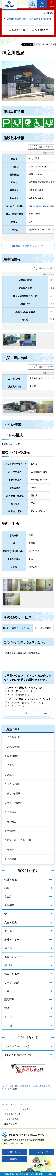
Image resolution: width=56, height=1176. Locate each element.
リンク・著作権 (11, 1119)
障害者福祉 (25, 1086)
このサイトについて (13, 1104)
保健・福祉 (10, 879)
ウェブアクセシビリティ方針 (17, 1109)
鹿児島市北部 (13, 737)
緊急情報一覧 (18, 30)
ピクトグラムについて (16, 1046)
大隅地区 (11, 831)
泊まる (8, 948)
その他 (8, 1025)
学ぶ (6, 914)
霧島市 (10, 775)
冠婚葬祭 (9, 999)
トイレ (8, 1016)
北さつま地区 (13, 784)
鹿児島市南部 (13, 746)
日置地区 (11, 812)
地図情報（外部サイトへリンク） (28, 246)
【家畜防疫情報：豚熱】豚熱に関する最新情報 (28, 18)
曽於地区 (11, 821)
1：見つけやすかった (18, 702)
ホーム (4, 1086)
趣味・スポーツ (13, 939)
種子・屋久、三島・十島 (19, 840)
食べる (8, 931)
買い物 (8, 965)
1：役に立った (15, 691)
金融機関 (9, 905)
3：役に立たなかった (18, 694)
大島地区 (11, 859)
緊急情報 (51, 6)
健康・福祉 (14, 1086)
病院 (6, 888)
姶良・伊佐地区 (15, 803)
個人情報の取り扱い (13, 1114)
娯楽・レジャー (13, 956)
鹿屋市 (10, 765)
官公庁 (8, 896)
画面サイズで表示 (46, 147)
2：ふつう (32, 691)
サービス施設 (11, 982)
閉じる (50, 13)
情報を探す (42, 6)
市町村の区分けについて (18, 1055)
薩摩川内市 (12, 756)
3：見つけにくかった (18, 706)
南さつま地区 (13, 793)
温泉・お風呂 (11, 974)
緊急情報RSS (41, 30)
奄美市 (10, 849)
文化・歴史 (10, 922)
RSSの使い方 (10, 1124)
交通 (6, 1008)
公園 (6, 991)
